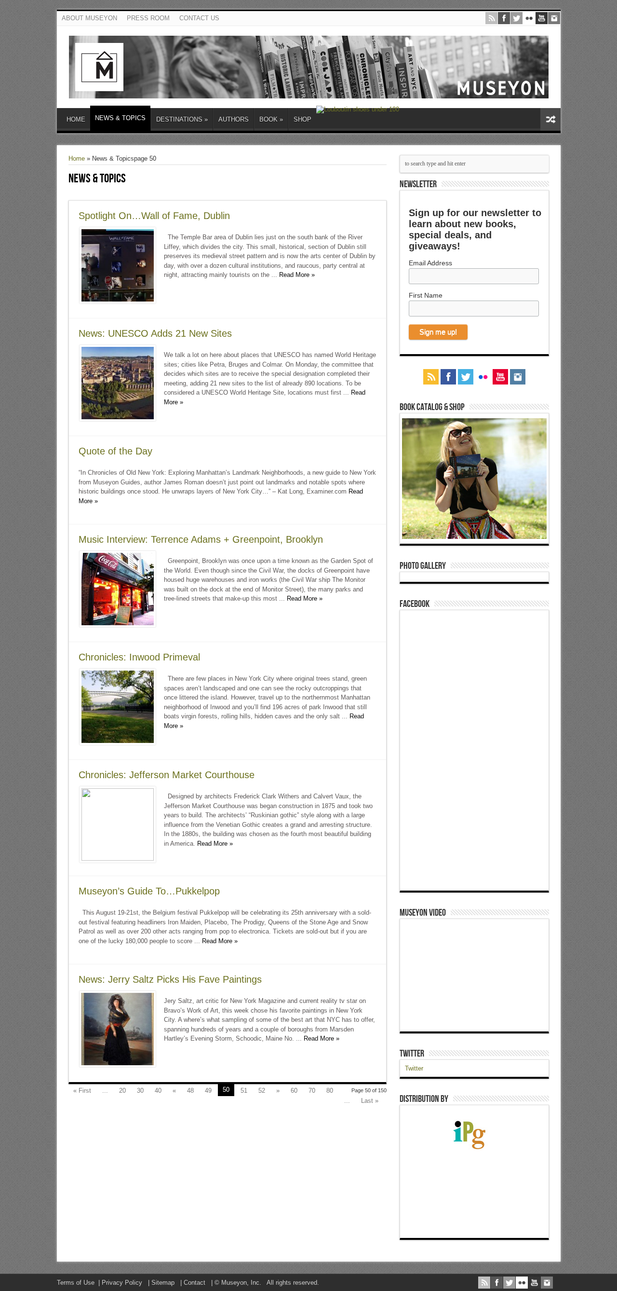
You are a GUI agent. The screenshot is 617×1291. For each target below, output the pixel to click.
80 (329, 1090)
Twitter (412, 1053)
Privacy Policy (122, 1282)
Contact (194, 1282)
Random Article (550, 119)
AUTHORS (233, 119)
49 (208, 1090)
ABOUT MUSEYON (89, 18)
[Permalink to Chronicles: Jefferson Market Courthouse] (118, 858)
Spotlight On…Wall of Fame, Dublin (154, 215)
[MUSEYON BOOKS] (309, 91)
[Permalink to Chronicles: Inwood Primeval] (118, 742)
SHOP (302, 119)
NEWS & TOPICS (120, 118)
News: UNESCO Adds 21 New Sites (155, 333)
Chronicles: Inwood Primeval (139, 657)
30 (140, 1090)
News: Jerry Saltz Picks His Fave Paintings (170, 979)
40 (158, 1090)
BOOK (271, 119)
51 (244, 1090)
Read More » (297, 274)
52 (261, 1090)
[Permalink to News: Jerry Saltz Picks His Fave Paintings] (118, 1065)
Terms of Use (75, 1282)
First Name (426, 295)
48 (190, 1090)
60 (294, 1090)
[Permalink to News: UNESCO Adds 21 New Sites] (118, 419)
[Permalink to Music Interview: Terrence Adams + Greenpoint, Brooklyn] (118, 625)
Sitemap (162, 1282)
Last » (369, 1100)
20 (122, 1090)
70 (311, 1090)
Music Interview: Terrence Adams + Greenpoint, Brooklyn (201, 539)
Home (76, 158)
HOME (76, 119)
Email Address (430, 263)
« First (82, 1090)
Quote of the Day (115, 451)
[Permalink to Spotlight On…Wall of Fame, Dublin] (118, 301)
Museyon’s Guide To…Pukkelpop (149, 891)
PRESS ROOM (148, 18)
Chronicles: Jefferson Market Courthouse (167, 774)
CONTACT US (199, 18)
